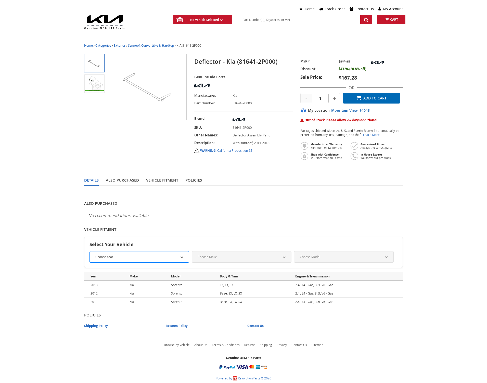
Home (88, 45)
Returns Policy (177, 326)
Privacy (282, 345)
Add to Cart (375, 98)
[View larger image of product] (94, 63)
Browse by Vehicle (177, 345)
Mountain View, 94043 (350, 110)
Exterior (119, 45)
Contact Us (255, 326)
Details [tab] (91, 180)
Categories (103, 45)
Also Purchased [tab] (122, 180)
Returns (249, 345)
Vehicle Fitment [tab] (162, 180)
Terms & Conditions (226, 345)
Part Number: (204, 103)
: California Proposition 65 (226, 150)
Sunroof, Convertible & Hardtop (151, 45)
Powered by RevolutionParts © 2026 (243, 378)
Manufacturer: (205, 95)
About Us (200, 345)
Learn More (371, 135)
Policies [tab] (193, 180)
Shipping (266, 345)
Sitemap (317, 345)
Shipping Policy (96, 326)
